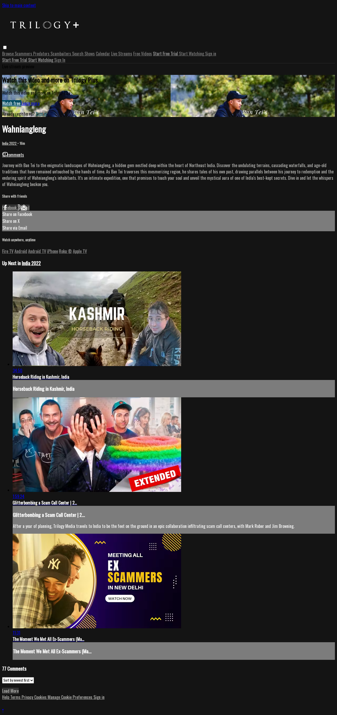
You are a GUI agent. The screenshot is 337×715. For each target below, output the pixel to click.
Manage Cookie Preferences (70, 697)
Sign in (210, 53)
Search (78, 53)
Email (25, 207)
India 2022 (9, 143)
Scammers (24, 53)
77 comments (13, 155)
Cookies (41, 697)
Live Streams (121, 53)
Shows (90, 53)
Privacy (28, 697)
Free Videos (142, 53)
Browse (8, 53)
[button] (5, 47)
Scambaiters (61, 53)
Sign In (59, 60)
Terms (16, 697)
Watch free (11, 103)
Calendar (103, 53)
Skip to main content (19, 5)
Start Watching (192, 53)
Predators (42, 53)
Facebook (10, 207)
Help (6, 697)
